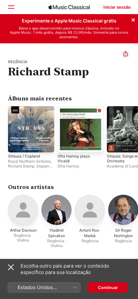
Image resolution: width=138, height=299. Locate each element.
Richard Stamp (21, 166)
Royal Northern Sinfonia (29, 161)
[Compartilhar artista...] (125, 54)
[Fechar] (133, 19)
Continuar (108, 287)
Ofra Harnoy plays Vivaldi (73, 158)
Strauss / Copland (24, 156)
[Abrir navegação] (11, 7)
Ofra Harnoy (68, 166)
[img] (69, 7)
